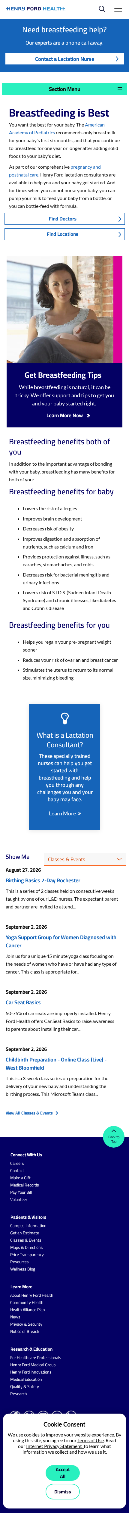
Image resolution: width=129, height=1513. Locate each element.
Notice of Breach (24, 1331)
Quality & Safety (24, 1386)
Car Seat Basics (23, 1002)
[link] (35, 9)
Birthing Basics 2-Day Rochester (43, 880)
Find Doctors (62, 219)
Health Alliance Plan (27, 1309)
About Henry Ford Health (31, 1295)
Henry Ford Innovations (31, 1372)
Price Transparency (27, 1254)
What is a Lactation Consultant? (65, 740)
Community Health (27, 1302)
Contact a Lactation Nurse (64, 59)
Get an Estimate (24, 1232)
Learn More (62, 813)
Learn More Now (64, 415)
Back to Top (113, 1139)
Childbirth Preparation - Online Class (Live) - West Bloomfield (56, 1063)
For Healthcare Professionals (35, 1357)
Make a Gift (20, 1177)
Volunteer (18, 1199)
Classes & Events (25, 1240)
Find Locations (62, 234)
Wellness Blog (22, 1269)
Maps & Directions (26, 1247)
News (15, 1316)
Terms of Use (90, 1440)
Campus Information (28, 1225)
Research (18, 1393)
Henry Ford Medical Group (33, 1364)
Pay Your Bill (21, 1192)
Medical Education (26, 1379)
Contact (17, 1170)
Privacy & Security (26, 1324)
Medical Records (24, 1185)
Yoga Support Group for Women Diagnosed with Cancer (61, 941)
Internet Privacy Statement (55, 1446)
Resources (19, 1261)
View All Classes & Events (29, 1113)
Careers (17, 1163)
